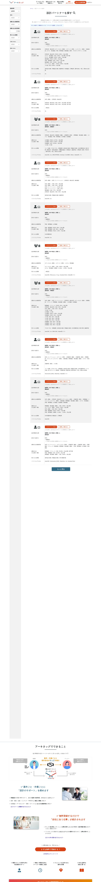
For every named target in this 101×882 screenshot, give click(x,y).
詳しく (64, 31)
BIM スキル (12, 48)
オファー (51, 31)
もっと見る (61, 469)
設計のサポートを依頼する (50, 2)
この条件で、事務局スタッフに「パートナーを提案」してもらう (46, 25)
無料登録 (81, 2)
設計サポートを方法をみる (20, 806)
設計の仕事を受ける (60, 2)
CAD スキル (13, 41)
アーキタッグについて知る (40, 2)
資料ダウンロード (69, 2)
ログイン (89, 2)
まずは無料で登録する (50, 849)
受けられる (13, 35)
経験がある (14, 21)
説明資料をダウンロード (50, 853)
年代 (11, 15)
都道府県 (12, 8)
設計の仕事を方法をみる (53, 837)
